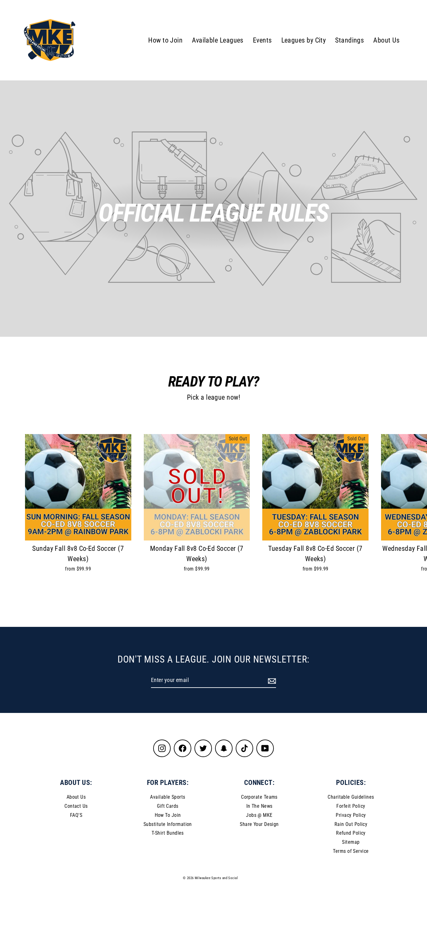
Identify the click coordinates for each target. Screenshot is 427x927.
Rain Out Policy (351, 824)
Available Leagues (218, 40)
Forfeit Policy (350, 806)
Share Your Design (259, 824)
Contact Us (76, 806)
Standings (349, 40)
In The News (259, 806)
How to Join (165, 40)
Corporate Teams (259, 797)
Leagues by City (303, 40)
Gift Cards (167, 806)
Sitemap (350, 842)
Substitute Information (167, 824)
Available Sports (167, 797)
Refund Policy (351, 833)
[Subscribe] (271, 680)
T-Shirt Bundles (168, 833)
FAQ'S (76, 815)
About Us (386, 40)
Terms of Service (351, 851)
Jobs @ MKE (259, 815)
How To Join (168, 815)
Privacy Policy (351, 815)
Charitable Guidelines (351, 797)
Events (262, 40)
